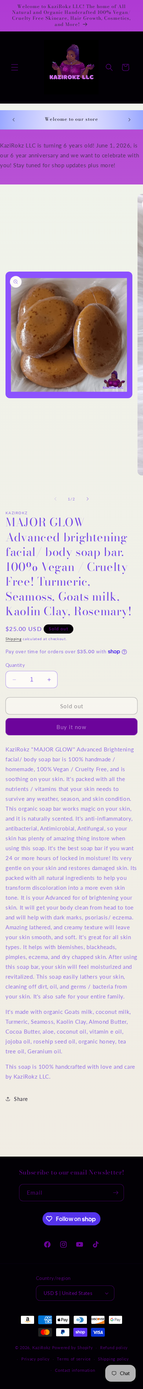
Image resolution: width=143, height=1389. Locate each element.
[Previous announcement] (14, 120)
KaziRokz (41, 1347)
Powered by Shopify (72, 1347)
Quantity (15, 665)
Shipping (14, 638)
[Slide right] (88, 499)
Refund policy (114, 1347)
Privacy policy (35, 1358)
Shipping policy (113, 1358)
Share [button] (21, 1099)
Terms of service (74, 1358)
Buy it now (71, 727)
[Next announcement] (129, 120)
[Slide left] (55, 499)
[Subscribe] (115, 1192)
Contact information (75, 1370)
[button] (15, 67)
